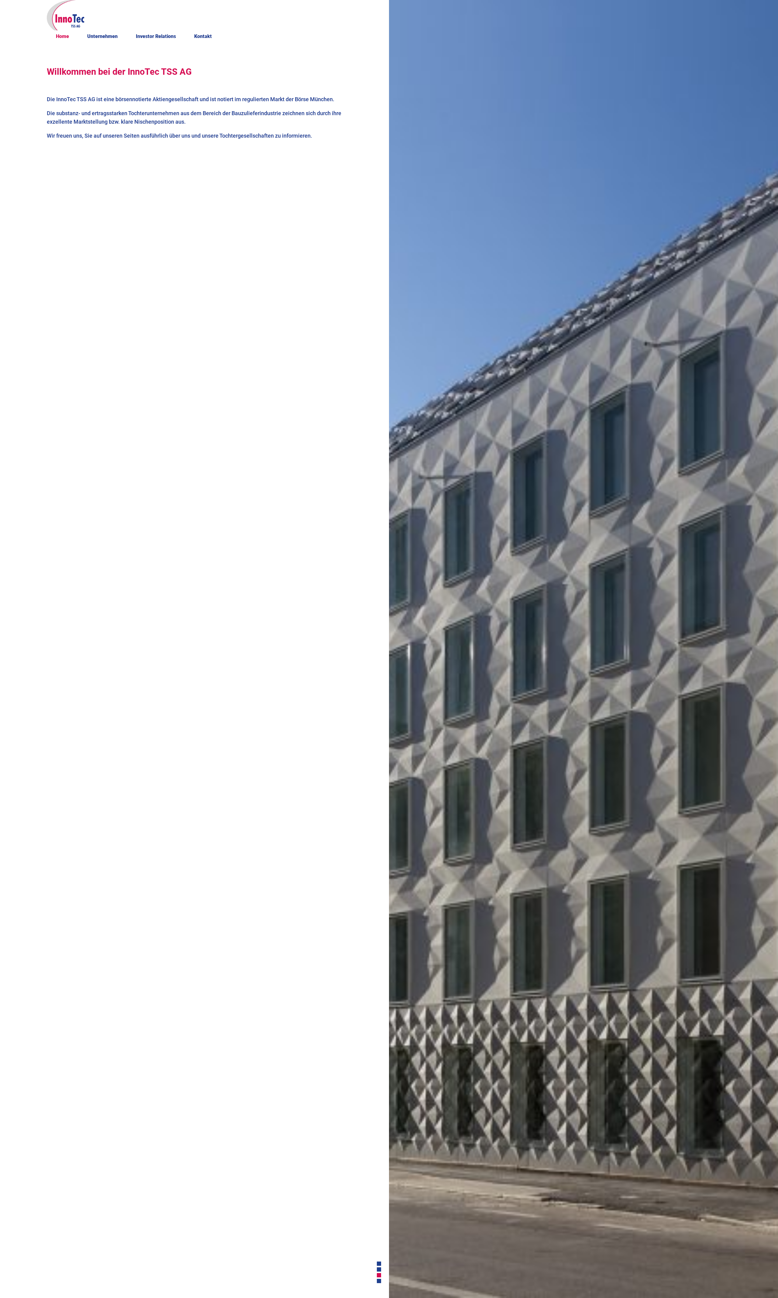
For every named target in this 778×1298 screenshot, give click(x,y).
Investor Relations (156, 36)
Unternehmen (102, 36)
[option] (583, 649)
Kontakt (203, 36)
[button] (379, 1264)
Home (62, 36)
